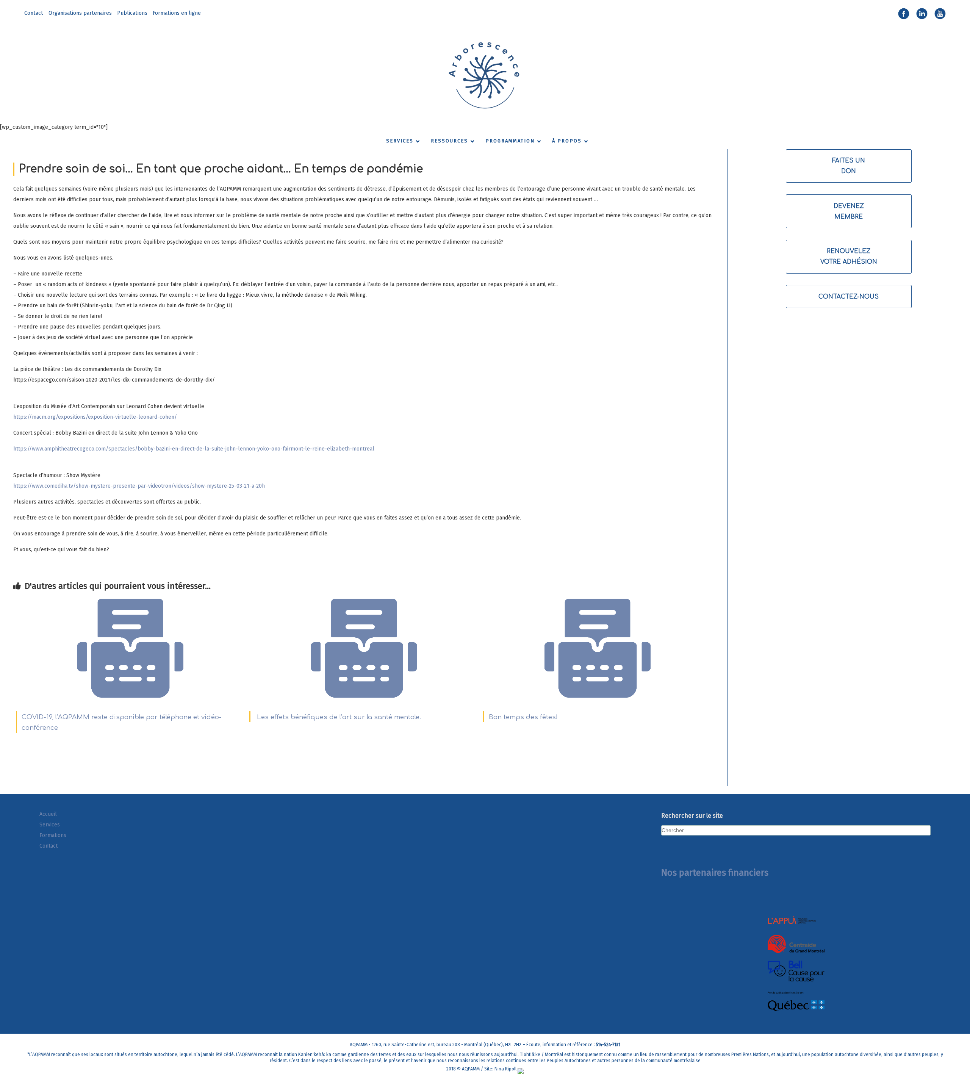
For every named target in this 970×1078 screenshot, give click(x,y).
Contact (33, 13)
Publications (132, 13)
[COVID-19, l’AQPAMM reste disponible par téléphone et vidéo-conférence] (130, 700)
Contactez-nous (848, 296)
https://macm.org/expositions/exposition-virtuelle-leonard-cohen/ (95, 417)
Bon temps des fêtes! (523, 717)
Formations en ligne (177, 13)
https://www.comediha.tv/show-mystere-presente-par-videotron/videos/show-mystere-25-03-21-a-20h (139, 486)
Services (49, 824)
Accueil (48, 814)
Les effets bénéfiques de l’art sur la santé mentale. (338, 717)
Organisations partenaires (80, 13)
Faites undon (848, 166)
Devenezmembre (849, 211)
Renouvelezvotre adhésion (848, 256)
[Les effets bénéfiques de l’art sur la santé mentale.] (363, 700)
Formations (52, 835)
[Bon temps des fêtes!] (597, 700)
